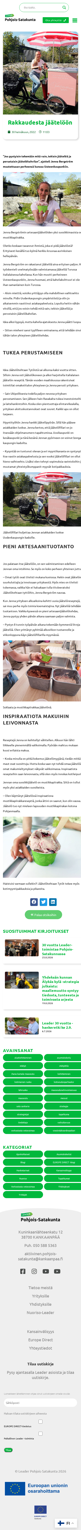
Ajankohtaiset (23, 1154)
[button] (34, 902)
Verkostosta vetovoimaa (23, 1186)
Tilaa (8, 1450)
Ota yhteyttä (53, 20)
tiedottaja (23, 1122)
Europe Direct (40, 1339)
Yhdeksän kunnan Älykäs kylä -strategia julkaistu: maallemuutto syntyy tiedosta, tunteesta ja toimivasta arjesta (60, 988)
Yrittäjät (23, 1194)
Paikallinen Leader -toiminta (19, 1438)
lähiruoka (23, 1090)
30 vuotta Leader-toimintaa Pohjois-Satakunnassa (57, 949)
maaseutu (23, 1098)
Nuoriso (23, 1178)
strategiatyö (23, 1114)
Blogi (22, 1162)
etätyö (23, 1065)
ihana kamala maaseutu (22, 1073)
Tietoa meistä (40, 1287)
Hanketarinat (23, 1170)
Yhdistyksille (40, 1304)
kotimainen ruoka (23, 1081)
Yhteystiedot (40, 1347)
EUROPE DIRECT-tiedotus (17, 1426)
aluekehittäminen (23, 1057)
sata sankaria (23, 1106)
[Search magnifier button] (64, 7)
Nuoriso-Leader (40, 1312)
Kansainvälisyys (40, 1331)
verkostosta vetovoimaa (23, 1130)
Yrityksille (40, 1295)
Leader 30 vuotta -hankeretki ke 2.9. (57, 1025)
